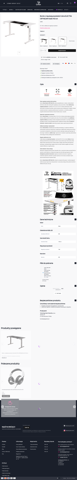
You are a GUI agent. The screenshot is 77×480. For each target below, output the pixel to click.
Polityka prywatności (20, 451)
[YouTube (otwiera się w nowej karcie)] (4, 3)
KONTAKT (14, 3)
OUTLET (18, 3)
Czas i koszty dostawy (20, 446)
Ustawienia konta (33, 446)
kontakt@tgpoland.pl (44, 318)
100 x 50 (46, 444)
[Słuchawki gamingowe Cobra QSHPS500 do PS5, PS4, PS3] (16, 378)
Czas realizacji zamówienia (21, 449)
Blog (3, 449)
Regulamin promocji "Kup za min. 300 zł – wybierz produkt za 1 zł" (22, 458)
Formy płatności (19, 444)
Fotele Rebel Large (5, 475)
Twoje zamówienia (34, 444)
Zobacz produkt (6, 396)
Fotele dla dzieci (5, 470)
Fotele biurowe (5, 466)
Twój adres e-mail (26, 425)
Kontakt (3, 446)
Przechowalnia (33, 449)
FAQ (3, 453)
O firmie (3, 444)
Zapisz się (27, 427)
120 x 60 (46, 446)
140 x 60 (46, 449)
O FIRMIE (9, 3)
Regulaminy (18, 453)
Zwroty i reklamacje (6, 451)
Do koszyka (28, 358)
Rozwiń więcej (71, 40)
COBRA (41, 21)
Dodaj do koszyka (62, 50)
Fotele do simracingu (6, 473)
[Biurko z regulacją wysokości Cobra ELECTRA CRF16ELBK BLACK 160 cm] (16, 342)
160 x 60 (46, 451)
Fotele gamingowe (5, 468)
